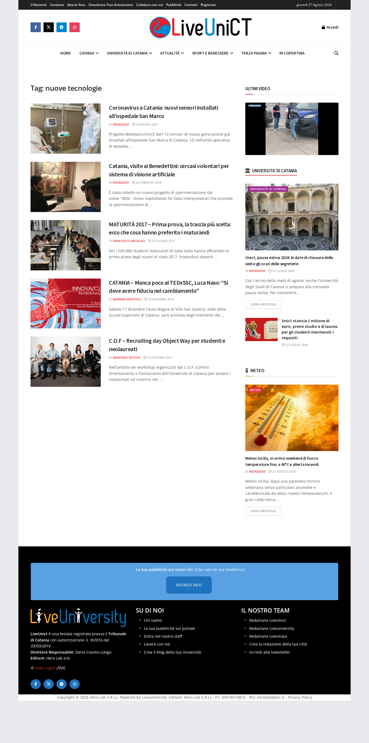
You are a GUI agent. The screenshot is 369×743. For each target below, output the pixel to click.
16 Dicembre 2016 (160, 299)
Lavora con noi (157, 644)
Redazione (121, 124)
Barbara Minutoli (127, 299)
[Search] (336, 53)
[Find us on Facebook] (36, 27)
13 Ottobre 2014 (159, 357)
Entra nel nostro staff (163, 636)
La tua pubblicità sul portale (169, 628)
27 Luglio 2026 (296, 345)
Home (65, 53)
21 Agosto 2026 (283, 471)
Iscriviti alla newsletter (269, 652)
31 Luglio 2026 (282, 271)
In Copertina (291, 53)
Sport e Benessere (210, 53)
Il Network (39, 4)
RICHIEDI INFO (189, 584)
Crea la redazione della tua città (278, 644)
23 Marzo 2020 (146, 124)
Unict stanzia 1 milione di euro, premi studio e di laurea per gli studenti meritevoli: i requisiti (309, 329)
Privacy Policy (300, 697)
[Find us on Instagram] (74, 27)
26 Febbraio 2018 (148, 182)
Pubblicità (173, 4)
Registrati (208, 4)
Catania (86, 53)
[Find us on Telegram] (61, 27)
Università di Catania (127, 53)
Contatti (191, 4)
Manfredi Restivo (126, 357)
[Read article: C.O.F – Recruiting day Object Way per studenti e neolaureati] (66, 362)
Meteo (255, 390)
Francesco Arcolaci (129, 241)
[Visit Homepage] (201, 27)
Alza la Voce (76, 4)
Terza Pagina (254, 53)
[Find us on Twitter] (48, 27)
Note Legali (45, 667)
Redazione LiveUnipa (268, 636)
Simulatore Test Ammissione (111, 4)
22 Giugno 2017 (163, 241)
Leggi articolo (265, 304)
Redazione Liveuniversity (271, 628)
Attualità (169, 53)
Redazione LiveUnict (267, 620)
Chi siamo (153, 620)
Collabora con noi (149, 4)
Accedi (332, 27)
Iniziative (57, 4)
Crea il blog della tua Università (172, 652)
